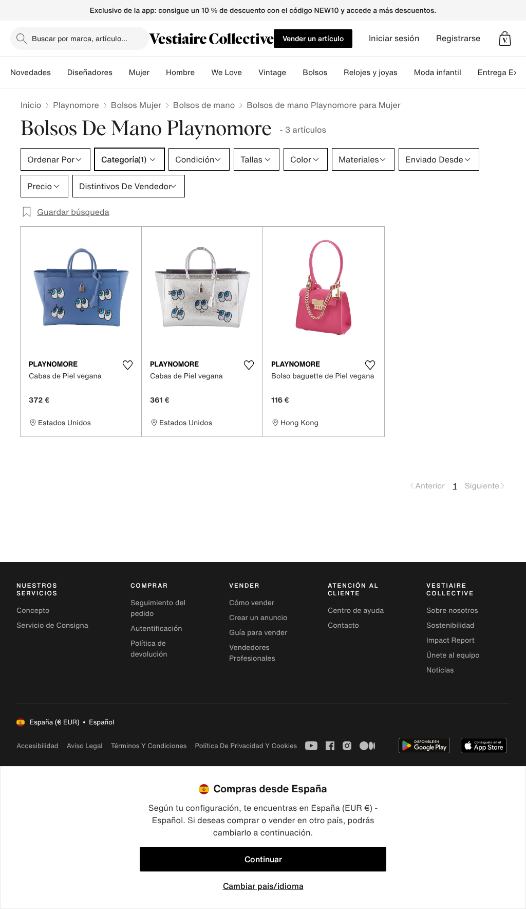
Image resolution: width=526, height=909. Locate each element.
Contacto (343, 625)
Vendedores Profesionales (252, 653)
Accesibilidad (37, 746)
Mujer (139, 72)
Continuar (263, 859)
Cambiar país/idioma (263, 886)
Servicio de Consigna (52, 625)
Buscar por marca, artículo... (79, 38)
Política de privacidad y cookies (246, 746)
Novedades (30, 72)
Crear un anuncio (258, 617)
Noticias (440, 670)
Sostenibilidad (450, 625)
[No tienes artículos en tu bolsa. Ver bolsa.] (505, 38)
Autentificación (156, 628)
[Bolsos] (335, 72)
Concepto (32, 610)
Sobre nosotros (452, 610)
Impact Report (450, 640)
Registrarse (458, 38)
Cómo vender (251, 602)
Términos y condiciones (149, 746)
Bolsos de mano (204, 105)
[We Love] (250, 72)
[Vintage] (294, 72)
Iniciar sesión (394, 38)
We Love (226, 72)
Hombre (180, 72)
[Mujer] (158, 72)
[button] (505, 38)
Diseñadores (89, 72)
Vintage (272, 72)
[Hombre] (203, 72)
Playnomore (76, 105)
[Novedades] (59, 72)
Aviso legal (85, 746)
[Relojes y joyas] (406, 72)
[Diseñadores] (121, 72)
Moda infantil (437, 72)
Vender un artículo (313, 38)
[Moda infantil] (469, 72)
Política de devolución (148, 649)
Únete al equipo (453, 655)
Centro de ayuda (356, 610)
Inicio (31, 105)
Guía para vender (258, 632)
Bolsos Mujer (136, 105)
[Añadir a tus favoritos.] (127, 365)
